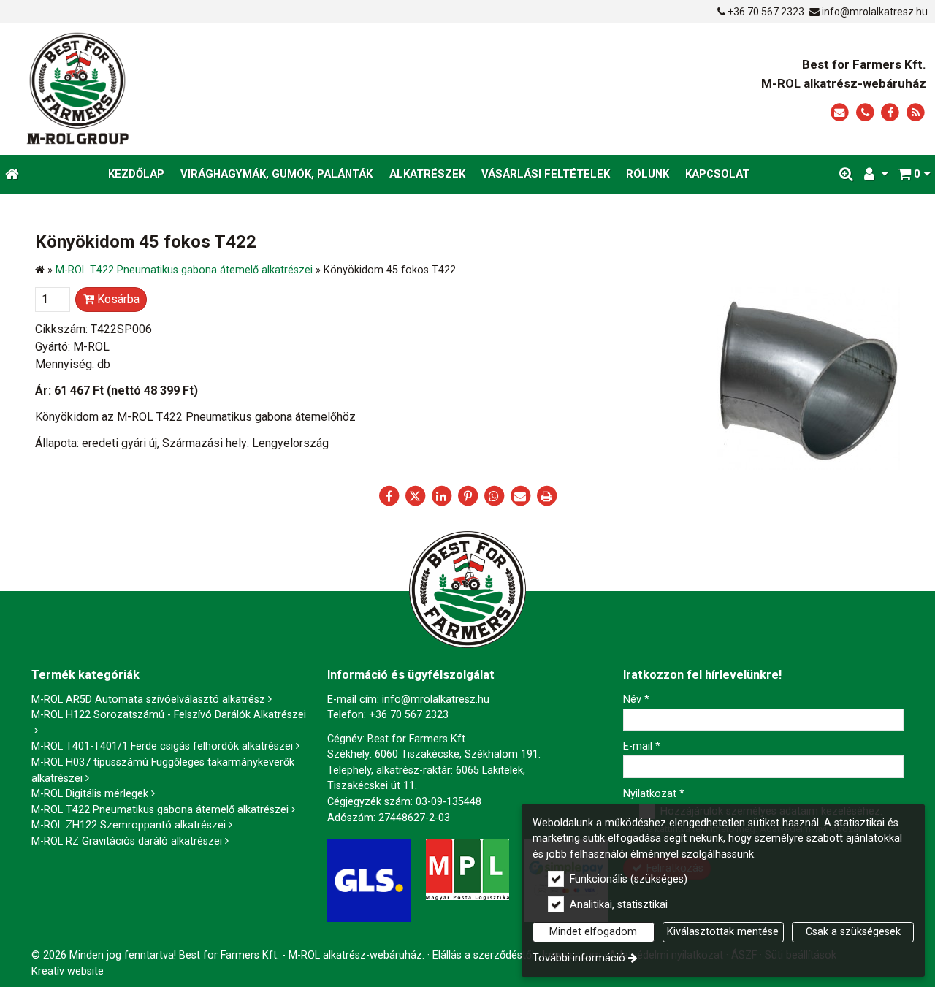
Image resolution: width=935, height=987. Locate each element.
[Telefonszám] (865, 112)
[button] (914, 174)
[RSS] (915, 112)
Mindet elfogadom (593, 932)
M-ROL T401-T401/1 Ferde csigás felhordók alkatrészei (162, 746)
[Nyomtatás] (546, 496)
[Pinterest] (467, 496)
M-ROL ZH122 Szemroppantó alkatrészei (128, 825)
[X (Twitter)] (415, 496)
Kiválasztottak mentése (723, 932)
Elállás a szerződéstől (483, 955)
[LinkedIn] (441, 496)
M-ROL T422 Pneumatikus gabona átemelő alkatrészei (160, 810)
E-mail (641, 746)
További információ (579, 958)
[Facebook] (890, 112)
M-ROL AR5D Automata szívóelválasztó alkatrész (148, 699)
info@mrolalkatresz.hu (875, 12)
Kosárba (117, 299)
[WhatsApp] (493, 496)
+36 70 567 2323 (766, 12)
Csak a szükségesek (853, 932)
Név (636, 699)
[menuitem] (12, 174)
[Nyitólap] (213, 89)
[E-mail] (839, 112)
